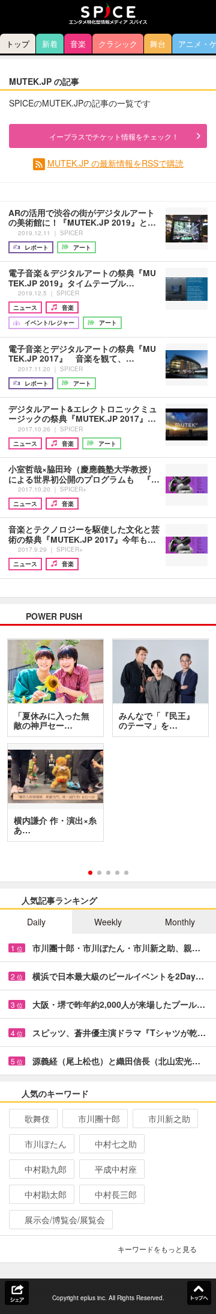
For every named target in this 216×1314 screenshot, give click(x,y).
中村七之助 (116, 1144)
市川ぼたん (46, 1144)
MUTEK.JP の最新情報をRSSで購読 (115, 163)
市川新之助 (169, 1118)
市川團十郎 (99, 1118)
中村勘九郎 (46, 1169)
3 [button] (108, 873)
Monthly (180, 922)
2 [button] (99, 873)
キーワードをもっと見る (157, 1249)
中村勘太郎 (46, 1194)
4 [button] (117, 873)
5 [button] (126, 873)
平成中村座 (116, 1169)
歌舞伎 (37, 1118)
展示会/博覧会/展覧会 (65, 1220)
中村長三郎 (116, 1194)
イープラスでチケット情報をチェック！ (114, 136)
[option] (108, 744)
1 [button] (90, 873)
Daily (36, 922)
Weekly (108, 922)
